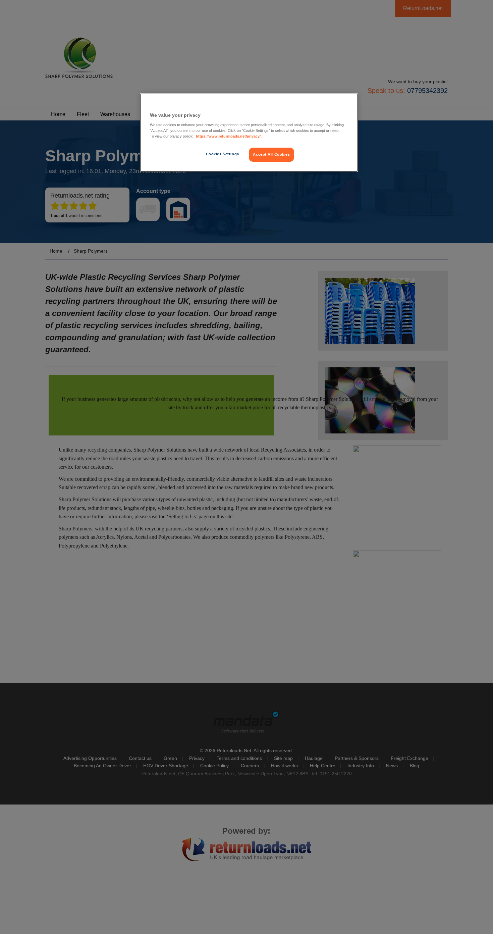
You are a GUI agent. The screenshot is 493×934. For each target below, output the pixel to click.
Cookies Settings (222, 154)
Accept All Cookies (271, 154)
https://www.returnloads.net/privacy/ (228, 136)
